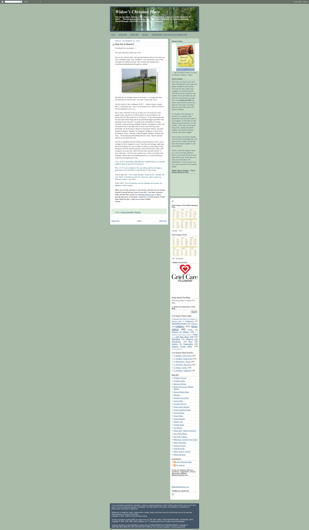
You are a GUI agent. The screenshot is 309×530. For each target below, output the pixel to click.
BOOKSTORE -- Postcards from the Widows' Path (169, 35)
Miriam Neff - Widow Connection (185, 431)
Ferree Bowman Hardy (184, 462)
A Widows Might (179, 381)
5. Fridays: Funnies (180, 368)
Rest (190, 342)
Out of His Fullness (180, 437)
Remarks (145, 35)
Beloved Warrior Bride (181, 392)
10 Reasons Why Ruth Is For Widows (183, 319)
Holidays (179, 326)
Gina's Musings (179, 413)
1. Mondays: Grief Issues (182, 356)
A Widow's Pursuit (180, 378)
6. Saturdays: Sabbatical (182, 371)
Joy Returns (178, 428)
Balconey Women (180, 384)
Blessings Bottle (177, 321)
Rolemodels (188, 344)
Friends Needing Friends (182, 410)
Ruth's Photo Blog (180, 443)
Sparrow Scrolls (179, 449)
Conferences (189, 321)
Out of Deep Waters (181, 434)
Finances (194, 324)
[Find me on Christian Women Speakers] (173, 201)
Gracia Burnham (179, 419)
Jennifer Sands (179, 425)
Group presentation (127, 212)
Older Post (163, 221)
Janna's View (178, 422)
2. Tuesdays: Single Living (183, 359)
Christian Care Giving (181, 398)
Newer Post (115, 221)
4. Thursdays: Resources (182, 365)
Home (113, 35)
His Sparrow (180, 465)
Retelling (175, 344)
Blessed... (177, 395)
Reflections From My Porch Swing (186, 440)
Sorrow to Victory (180, 446)
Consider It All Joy (180, 404)
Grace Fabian (178, 416)
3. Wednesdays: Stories (182, 362)
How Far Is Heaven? (124, 44)
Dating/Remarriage (179, 323)
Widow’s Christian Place (137, 11)
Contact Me (123, 35)
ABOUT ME (134, 35)
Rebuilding (176, 339)
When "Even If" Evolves (182, 452)
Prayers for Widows (180, 332)
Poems (190, 330)
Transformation (176, 349)
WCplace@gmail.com (146, 195)
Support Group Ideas (182, 346)
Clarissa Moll (178, 401)
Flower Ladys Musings (181, 407)
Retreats (138, 212)
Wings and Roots (180, 455)
